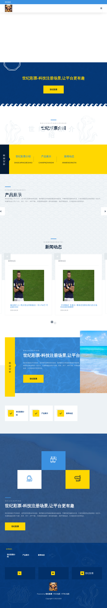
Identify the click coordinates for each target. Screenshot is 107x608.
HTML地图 (65, 594)
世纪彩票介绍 (23, 156)
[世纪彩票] (53, 587)
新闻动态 (69, 156)
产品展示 (46, 156)
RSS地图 (56, 594)
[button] (52, 320)
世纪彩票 (53, 89)
